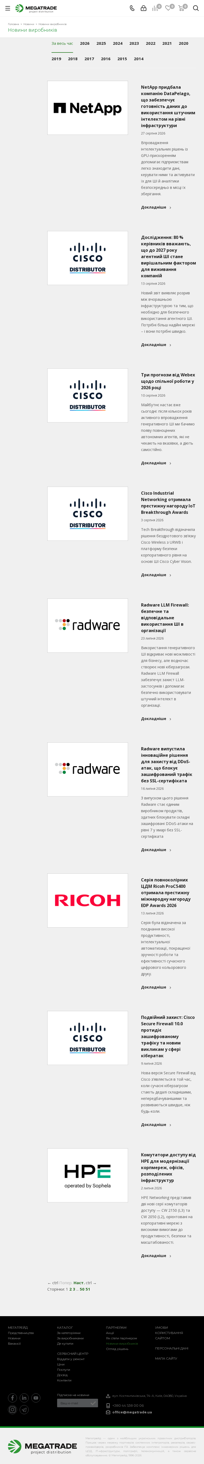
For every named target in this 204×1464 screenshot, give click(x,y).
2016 (105, 58)
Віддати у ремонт (70, 1359)
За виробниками (70, 1338)
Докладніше (153, 207)
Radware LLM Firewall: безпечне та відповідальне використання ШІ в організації (165, 617)
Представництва (21, 1333)
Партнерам (116, 1327)
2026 (85, 43)
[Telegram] (24, 1409)
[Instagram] (12, 1409)
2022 (150, 43)
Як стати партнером (121, 1338)
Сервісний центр (72, 1354)
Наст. (79, 1282)
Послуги (63, 1370)
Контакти (64, 1380)
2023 (134, 43)
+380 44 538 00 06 (128, 1406)
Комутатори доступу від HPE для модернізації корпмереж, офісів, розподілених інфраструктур (168, 1167)
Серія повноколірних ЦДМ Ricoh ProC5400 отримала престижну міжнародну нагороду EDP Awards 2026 (165, 892)
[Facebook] (12, 1397)
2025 (101, 43)
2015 (122, 58)
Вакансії (14, 1343)
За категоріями (68, 1333)
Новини (14, 1338)
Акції (110, 1333)
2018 (73, 58)
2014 (138, 58)
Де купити (65, 1343)
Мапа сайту (166, 1358)
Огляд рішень (117, 1349)
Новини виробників (122, 1343)
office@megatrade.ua (132, 1412)
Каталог (65, 1327)
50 (82, 1289)
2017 (89, 58)
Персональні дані (171, 1348)
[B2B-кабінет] (143, 8)
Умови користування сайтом (169, 1332)
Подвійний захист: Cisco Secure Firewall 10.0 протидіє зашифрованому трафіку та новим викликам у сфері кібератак (168, 1036)
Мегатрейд (18, 1327)
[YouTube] (35, 1397)
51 (88, 1289)
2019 (56, 58)
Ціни (61, 1364)
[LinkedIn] (24, 1397)
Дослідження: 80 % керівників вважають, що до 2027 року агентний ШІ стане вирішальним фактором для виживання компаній (168, 256)
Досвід (62, 1375)
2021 (167, 43)
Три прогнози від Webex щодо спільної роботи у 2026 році (168, 381)
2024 (117, 43)
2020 (183, 43)
